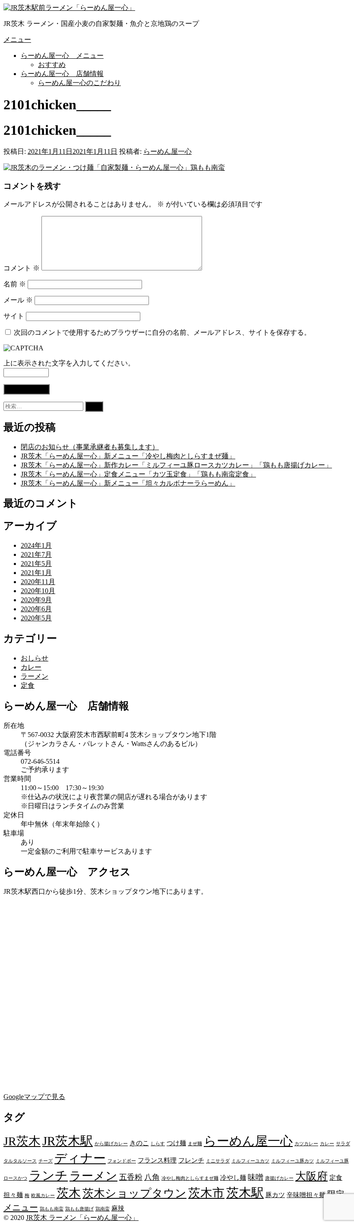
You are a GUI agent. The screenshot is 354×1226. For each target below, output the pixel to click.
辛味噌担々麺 (306, 1194)
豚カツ (275, 1194)
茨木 (69, 1193)
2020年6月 (36, 609)
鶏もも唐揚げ (79, 1209)
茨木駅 (245, 1193)
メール (18, 300)
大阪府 (311, 1176)
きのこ (139, 1143)
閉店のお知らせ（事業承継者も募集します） (90, 447)
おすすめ (52, 64)
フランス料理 (157, 1160)
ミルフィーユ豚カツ (292, 1161)
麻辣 (117, 1208)
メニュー (17, 39)
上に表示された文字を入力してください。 (69, 363)
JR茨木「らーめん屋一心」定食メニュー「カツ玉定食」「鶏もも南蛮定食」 (138, 474)
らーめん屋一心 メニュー (62, 55)
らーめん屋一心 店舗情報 (62, 73)
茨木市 (206, 1193)
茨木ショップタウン (134, 1193)
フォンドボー (121, 1161)
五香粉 (130, 1177)
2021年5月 (36, 563)
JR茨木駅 (67, 1141)
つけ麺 (176, 1143)
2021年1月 (36, 572)
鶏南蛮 (102, 1209)
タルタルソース (20, 1161)
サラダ (343, 1143)
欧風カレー (43, 1195)
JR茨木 (22, 1141)
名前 (14, 284)
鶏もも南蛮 (51, 1209)
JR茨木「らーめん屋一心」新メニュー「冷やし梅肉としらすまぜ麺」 (128, 456)
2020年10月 (38, 590)
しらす (158, 1143)
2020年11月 (38, 581)
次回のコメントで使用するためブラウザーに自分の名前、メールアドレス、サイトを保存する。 (162, 332)
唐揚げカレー (279, 1178)
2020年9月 (36, 599)
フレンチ (191, 1160)
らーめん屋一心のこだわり (79, 82)
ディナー (80, 1158)
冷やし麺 (233, 1177)
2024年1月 (36, 545)
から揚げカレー (111, 1143)
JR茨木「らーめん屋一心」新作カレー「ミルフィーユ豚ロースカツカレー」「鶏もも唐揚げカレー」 (176, 465)
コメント (21, 268)
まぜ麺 (195, 1143)
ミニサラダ (218, 1161)
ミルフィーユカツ (250, 1161)
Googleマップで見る (34, 1096)
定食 (28, 685)
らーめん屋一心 (167, 151)
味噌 (255, 1177)
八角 (152, 1177)
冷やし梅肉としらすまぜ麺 (189, 1178)
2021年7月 (36, 554)
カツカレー (306, 1143)
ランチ (48, 1175)
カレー (31, 667)
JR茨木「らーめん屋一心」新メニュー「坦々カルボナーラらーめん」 (128, 483)
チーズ (45, 1161)
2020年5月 (36, 618)
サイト (13, 316)
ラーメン (34, 676)
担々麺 (13, 1194)
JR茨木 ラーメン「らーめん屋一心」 (82, 1217)
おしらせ (34, 658)
